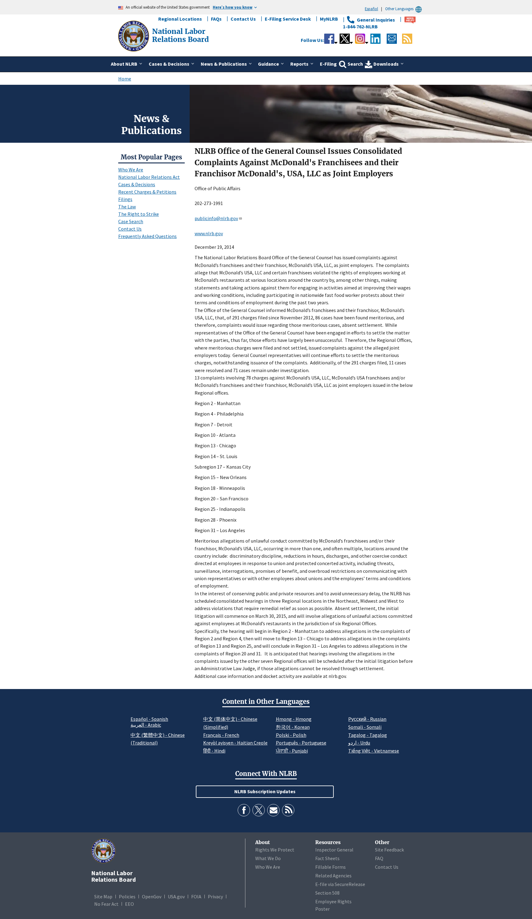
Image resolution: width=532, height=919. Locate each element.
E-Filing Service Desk (288, 19)
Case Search (130, 221)
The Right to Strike (138, 214)
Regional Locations (180, 19)
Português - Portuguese (301, 743)
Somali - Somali (364, 727)
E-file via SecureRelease (340, 884)
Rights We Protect (274, 850)
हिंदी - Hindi (214, 751)
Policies (127, 896)
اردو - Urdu (359, 743)
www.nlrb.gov (209, 233)
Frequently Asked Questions (147, 236)
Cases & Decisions (136, 184)
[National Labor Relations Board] (134, 35)
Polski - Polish (291, 735)
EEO (129, 904)
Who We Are (130, 169)
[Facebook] (244, 810)
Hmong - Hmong (294, 719)
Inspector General (334, 850)
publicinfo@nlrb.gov (216, 218)
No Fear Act (106, 904)
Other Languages (399, 8)
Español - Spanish (149, 719)
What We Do (268, 858)
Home (124, 79)
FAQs (216, 19)
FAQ (379, 858)
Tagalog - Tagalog (367, 735)
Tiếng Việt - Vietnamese (373, 751)
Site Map (103, 896)
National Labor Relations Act (149, 177)
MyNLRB (329, 19)
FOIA (196, 896)
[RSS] (288, 810)
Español (371, 8)
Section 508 (327, 893)
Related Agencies (333, 875)
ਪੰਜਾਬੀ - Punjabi (292, 751)
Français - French (221, 735)
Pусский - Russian (367, 719)
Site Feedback (389, 850)
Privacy (215, 896)
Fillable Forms (330, 867)
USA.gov (176, 896)
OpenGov (151, 896)
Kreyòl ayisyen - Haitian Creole (235, 743)
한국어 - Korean (293, 727)
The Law (127, 206)
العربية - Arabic (146, 725)
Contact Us (243, 19)
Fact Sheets (327, 858)
